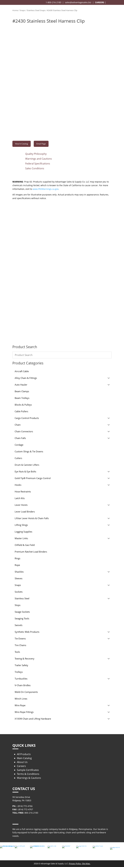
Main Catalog (24, 758)
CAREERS (99, 2)
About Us (22, 762)
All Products (24, 754)
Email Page (41, 143)
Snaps (22, 10)
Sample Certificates (28, 770)
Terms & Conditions (28, 774)
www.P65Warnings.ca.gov (46, 189)
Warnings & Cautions (29, 778)
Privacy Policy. (75, 863)
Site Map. (86, 863)
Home (15, 10)
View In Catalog (21, 143)
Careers (21, 766)
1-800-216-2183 (53, 2)
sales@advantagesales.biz (78, 2)
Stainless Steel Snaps (36, 10)
